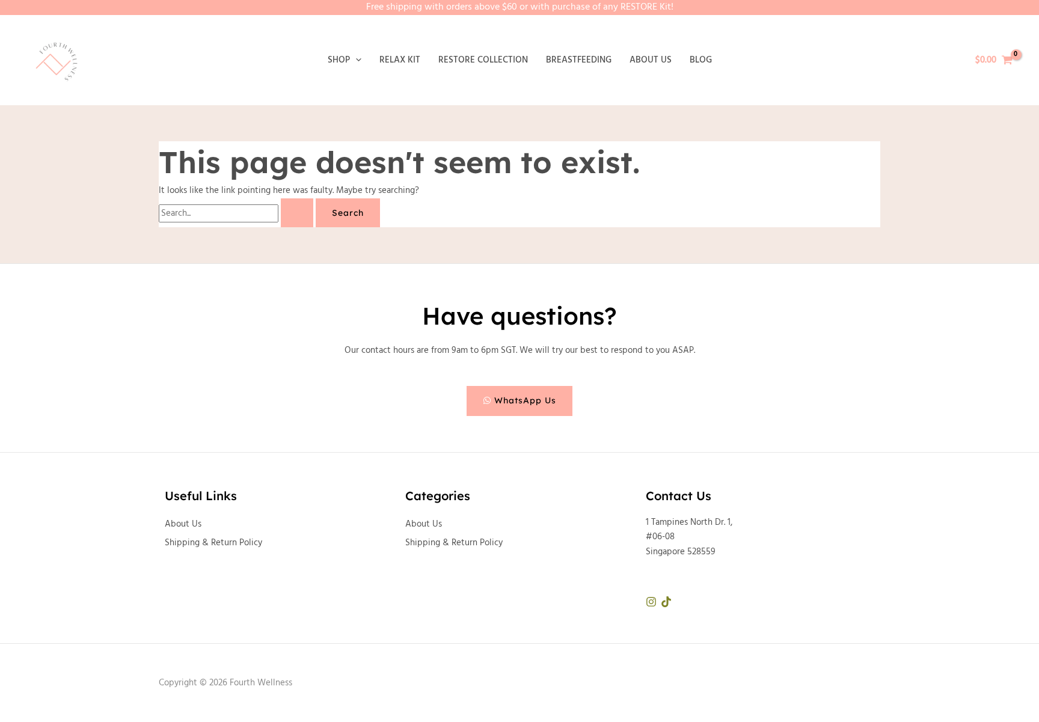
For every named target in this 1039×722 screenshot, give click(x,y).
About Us (183, 524)
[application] (355, 60)
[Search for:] (237, 213)
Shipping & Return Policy (213, 543)
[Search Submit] (297, 212)
